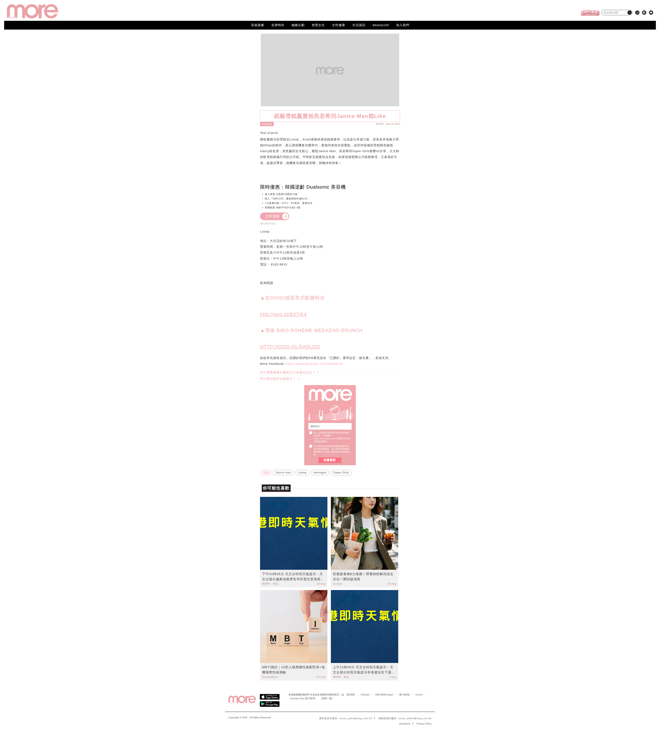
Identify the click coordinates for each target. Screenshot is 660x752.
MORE (380, 124)
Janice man (283, 472)
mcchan (338, 583)
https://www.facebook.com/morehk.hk (314, 364)
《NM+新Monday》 (384, 694)
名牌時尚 (277, 25)
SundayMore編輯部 (271, 676)
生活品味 (267, 124)
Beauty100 (381, 25)
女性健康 (338, 25)
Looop (302, 472)
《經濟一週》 (327, 698)
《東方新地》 (404, 694)
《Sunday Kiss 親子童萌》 (303, 698)
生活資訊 (358, 25)
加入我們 (402, 25)
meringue (320, 472)
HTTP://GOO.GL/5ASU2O (290, 346)
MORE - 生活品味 (271, 583)
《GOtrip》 (365, 694)
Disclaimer (404, 723)
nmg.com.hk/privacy (324, 439)
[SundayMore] (32, 11)
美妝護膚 (257, 25)
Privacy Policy (424, 723)
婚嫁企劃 (298, 25)
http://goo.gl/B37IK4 (283, 314)
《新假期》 (351, 694)
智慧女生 (318, 25)
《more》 (419, 694)
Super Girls (341, 472)
